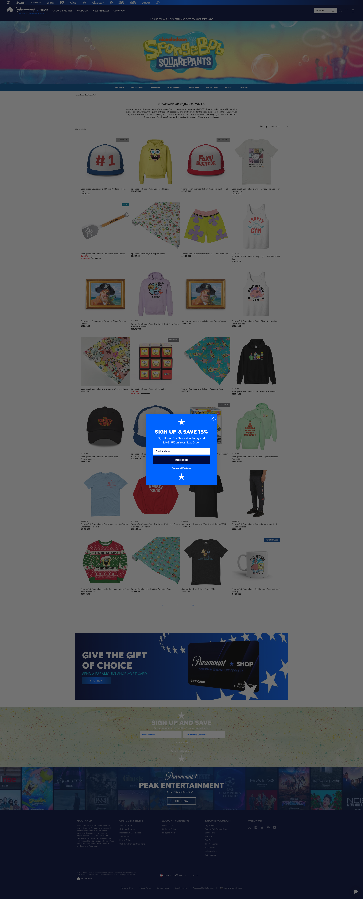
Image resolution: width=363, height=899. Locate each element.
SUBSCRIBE (181, 460)
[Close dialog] (213, 417)
